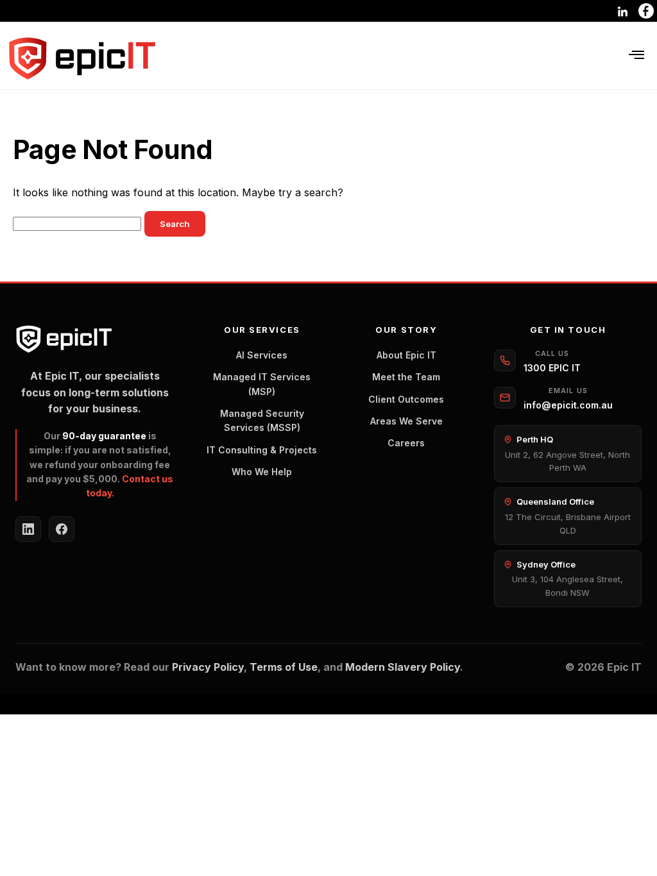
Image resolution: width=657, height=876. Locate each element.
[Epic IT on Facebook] (61, 529)
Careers (406, 442)
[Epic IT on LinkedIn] (28, 529)
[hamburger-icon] (636, 55)
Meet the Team (406, 376)
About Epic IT (406, 355)
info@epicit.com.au (568, 405)
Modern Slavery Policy (402, 667)
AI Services (261, 355)
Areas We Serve (406, 421)
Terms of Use (284, 667)
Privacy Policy (208, 667)
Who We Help (262, 471)
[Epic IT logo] (81, 58)
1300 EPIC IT (552, 367)
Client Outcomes (406, 399)
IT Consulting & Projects (262, 449)
